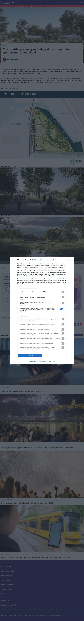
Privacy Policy (51, 361)
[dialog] (42, 310)
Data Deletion (32, 361)
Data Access (42, 361)
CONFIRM (30, 355)
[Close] (70, 260)
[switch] (62, 292)
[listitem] (42, 288)
